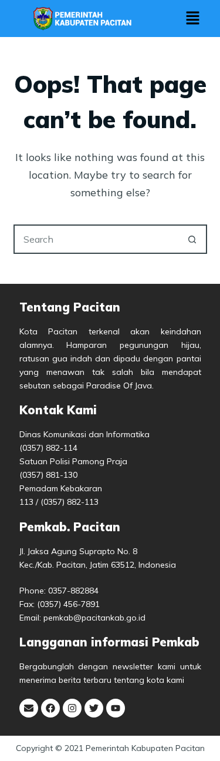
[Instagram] (72, 708)
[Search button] (192, 239)
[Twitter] (93, 708)
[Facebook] (50, 708)
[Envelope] (28, 708)
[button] (192, 18)
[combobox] (97, 239)
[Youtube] (115, 708)
